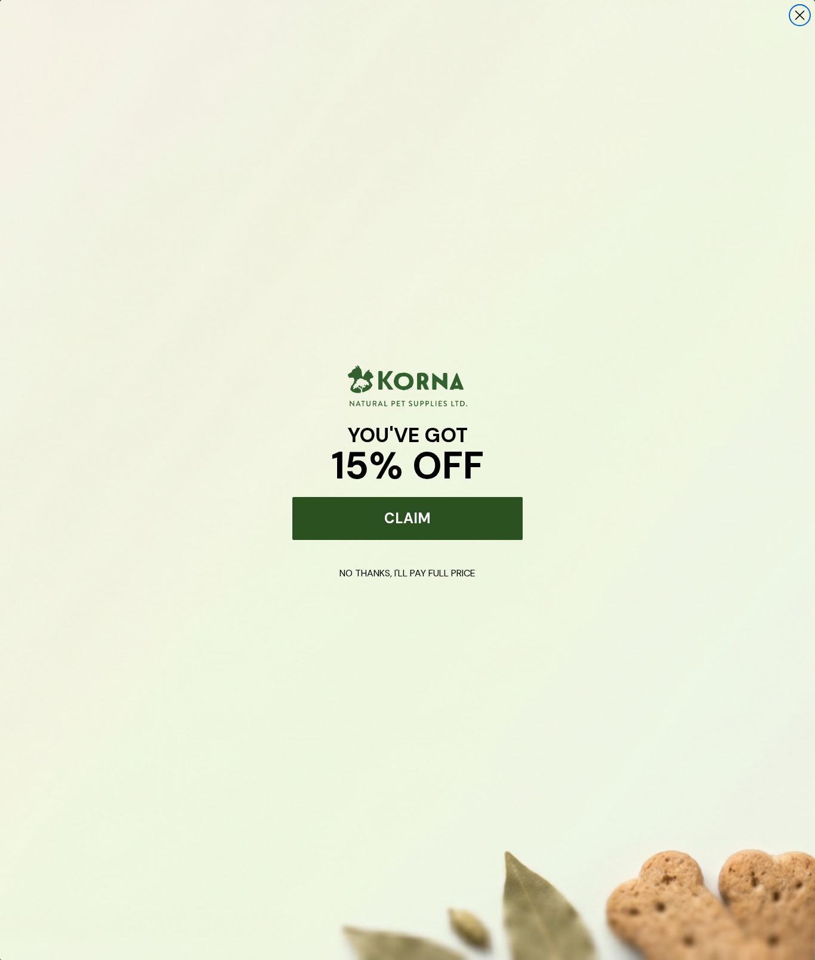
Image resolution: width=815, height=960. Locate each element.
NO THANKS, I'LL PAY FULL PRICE (407, 573)
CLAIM (407, 518)
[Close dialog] (799, 15)
